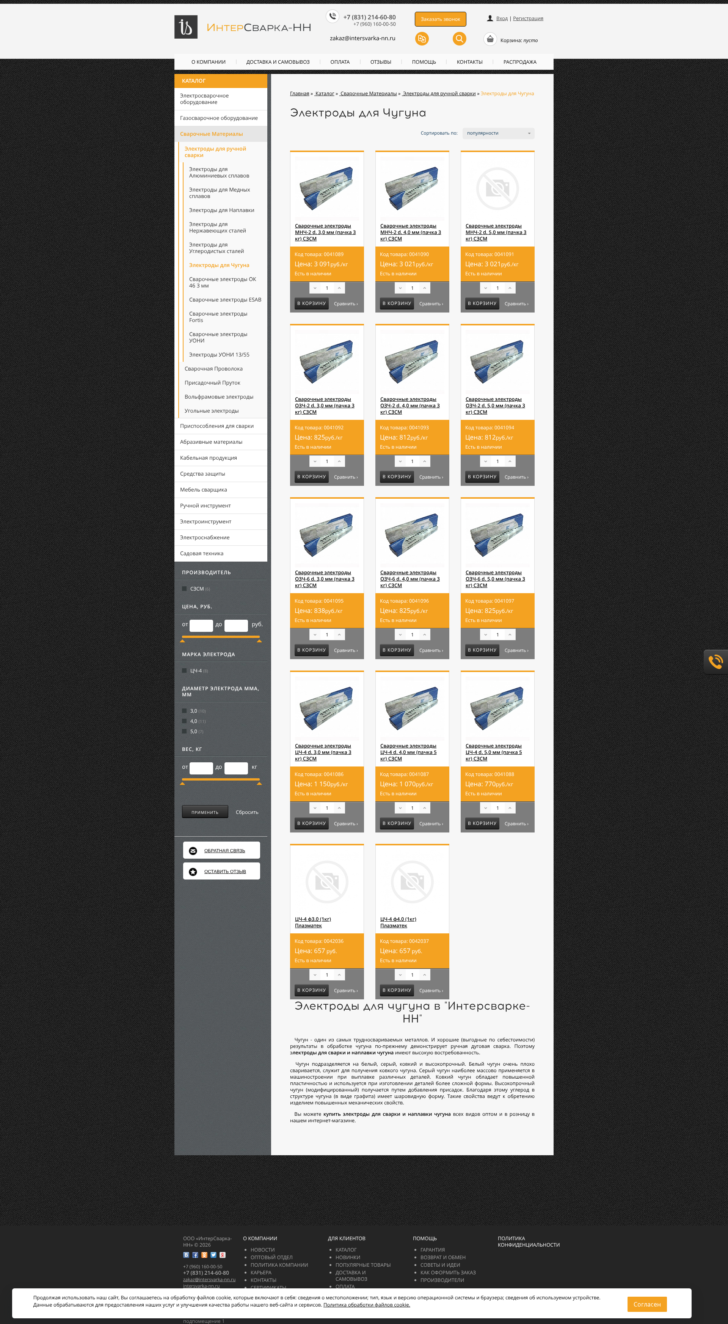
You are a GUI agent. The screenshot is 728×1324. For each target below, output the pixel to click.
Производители (442, 1280)
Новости (263, 1249)
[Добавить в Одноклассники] (204, 1255)
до (218, 624)
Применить (205, 812)
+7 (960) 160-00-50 (374, 23)
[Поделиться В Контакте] (186, 1255)
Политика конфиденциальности (529, 1241)
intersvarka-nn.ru (201, 1286)
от (185, 624)
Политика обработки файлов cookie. (366, 1304)
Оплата (340, 61)
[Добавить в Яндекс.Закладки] (223, 1255)
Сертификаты (268, 1287)
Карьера (261, 1272)
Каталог (194, 81)
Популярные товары (363, 1264)
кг (254, 767)
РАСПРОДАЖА (520, 61)
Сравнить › (346, 304)
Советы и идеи (440, 1264)
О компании (208, 61)
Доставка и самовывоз (278, 61)
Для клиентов (347, 1238)
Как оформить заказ (448, 1272)
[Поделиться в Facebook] (195, 1255)
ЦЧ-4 (196, 670)
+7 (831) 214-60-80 (370, 17)
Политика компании (279, 1264)
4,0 (193, 721)
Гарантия (432, 1249)
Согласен (647, 1304)
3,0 (193, 711)
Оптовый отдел (272, 1257)
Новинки (348, 1257)
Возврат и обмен (443, 1257)
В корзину (311, 303)
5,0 (193, 731)
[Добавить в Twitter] (213, 1255)
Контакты (470, 61)
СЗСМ (197, 589)
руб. (257, 624)
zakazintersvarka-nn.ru (362, 38)
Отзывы (380, 61)
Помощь (424, 61)
